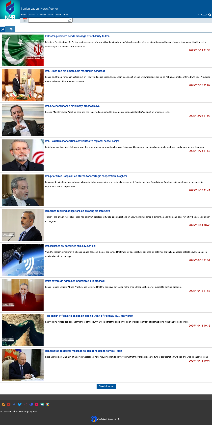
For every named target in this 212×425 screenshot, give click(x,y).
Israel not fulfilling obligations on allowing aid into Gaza (77, 211)
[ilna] (10, 9)
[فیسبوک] (13, 405)
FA (198, 14)
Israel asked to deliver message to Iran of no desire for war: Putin (83, 351)
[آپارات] (35, 405)
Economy (41, 15)
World (58, 15)
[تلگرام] (30, 404)
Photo (65, 15)
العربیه (204, 14)
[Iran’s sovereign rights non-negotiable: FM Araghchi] (23, 295)
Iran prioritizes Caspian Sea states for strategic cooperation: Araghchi (86, 176)
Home (23, 15)
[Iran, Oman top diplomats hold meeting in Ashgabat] (23, 85)
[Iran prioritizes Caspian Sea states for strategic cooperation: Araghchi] (23, 190)
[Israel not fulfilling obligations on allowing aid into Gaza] (23, 225)
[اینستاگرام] (24, 405)
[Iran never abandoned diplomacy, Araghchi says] (23, 120)
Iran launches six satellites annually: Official (70, 246)
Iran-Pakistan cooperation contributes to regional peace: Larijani (82, 141)
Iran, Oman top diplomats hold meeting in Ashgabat (75, 71)
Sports (50, 15)
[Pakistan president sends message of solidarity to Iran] (23, 50)
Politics (31, 15)
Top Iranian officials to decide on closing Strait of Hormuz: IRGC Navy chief (89, 316)
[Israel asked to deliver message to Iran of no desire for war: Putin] (23, 365)
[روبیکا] (46, 405)
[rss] (2, 405)
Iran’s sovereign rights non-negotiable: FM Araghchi (75, 281)
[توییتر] (19, 404)
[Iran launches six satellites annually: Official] (23, 260)
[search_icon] (70, 21)
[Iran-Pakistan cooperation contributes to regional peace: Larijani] (23, 155)
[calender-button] (24, 20)
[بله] (41, 405)
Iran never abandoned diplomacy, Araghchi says (72, 106)
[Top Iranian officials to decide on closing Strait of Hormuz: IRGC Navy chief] (23, 330)
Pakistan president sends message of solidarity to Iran (77, 36)
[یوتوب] (7, 404)
